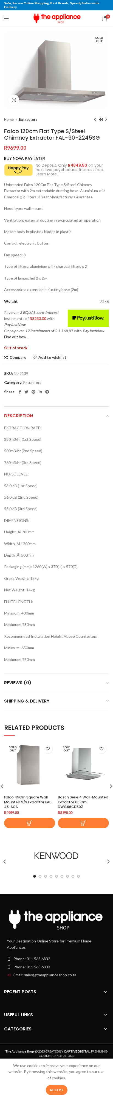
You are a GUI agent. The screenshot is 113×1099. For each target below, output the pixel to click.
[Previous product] (95, 119)
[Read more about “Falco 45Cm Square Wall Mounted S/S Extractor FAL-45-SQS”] (29, 823)
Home (9, 119)
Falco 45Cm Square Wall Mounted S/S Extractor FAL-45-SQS (28, 802)
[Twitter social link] (26, 391)
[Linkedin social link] (40, 391)
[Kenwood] (56, 855)
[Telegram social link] (47, 391)
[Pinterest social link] (33, 391)
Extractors (28, 119)
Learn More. (47, 174)
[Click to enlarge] (13, 100)
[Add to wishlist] (47, 749)
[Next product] (106, 119)
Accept (57, 1090)
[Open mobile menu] (6, 18)
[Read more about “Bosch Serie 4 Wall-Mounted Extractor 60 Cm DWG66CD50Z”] (83, 823)
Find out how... (16, 336)
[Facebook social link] (20, 391)
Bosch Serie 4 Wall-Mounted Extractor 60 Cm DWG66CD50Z (83, 802)
